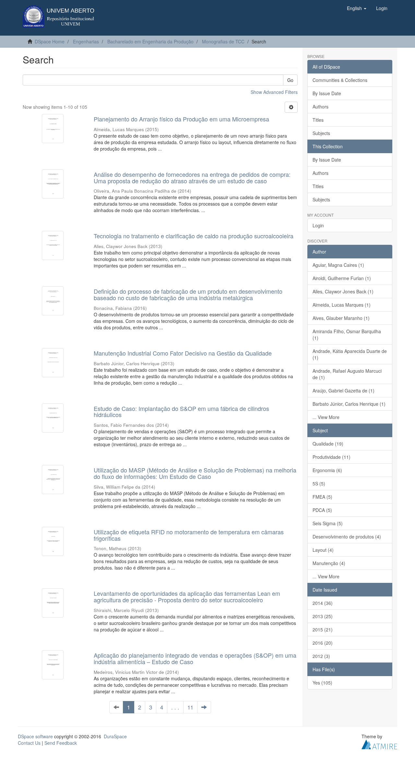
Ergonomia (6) (327, 470)
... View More (326, 417)
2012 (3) (321, 656)
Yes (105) (322, 682)
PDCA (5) (322, 510)
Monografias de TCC (223, 41)
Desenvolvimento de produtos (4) (347, 536)
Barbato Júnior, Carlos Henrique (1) (349, 404)
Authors (320, 106)
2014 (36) (323, 603)
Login (318, 225)
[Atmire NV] (379, 743)
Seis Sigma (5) (328, 523)
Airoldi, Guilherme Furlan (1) (342, 278)
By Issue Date (327, 93)
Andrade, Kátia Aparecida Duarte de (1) (350, 354)
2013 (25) (323, 616)
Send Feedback (60, 743)
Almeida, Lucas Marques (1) (342, 304)
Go (290, 80)
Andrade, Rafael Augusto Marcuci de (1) (347, 374)
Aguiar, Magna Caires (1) (338, 265)
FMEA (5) (322, 496)
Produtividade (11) (331, 457)
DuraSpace (115, 736)
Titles (318, 120)
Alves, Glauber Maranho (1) (341, 318)
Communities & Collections (340, 80)
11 (190, 707)
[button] (356, 8)
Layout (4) (323, 550)
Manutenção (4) (329, 563)
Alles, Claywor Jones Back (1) (343, 291)
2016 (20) (323, 643)
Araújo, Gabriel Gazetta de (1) (343, 390)
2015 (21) (323, 629)
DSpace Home (50, 41)
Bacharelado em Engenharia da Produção (150, 41)
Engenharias (86, 41)
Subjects (321, 133)
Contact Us (29, 743)
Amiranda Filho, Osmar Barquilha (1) (347, 334)
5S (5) (319, 483)
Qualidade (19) (328, 443)
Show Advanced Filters (274, 92)
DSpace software (35, 736)
